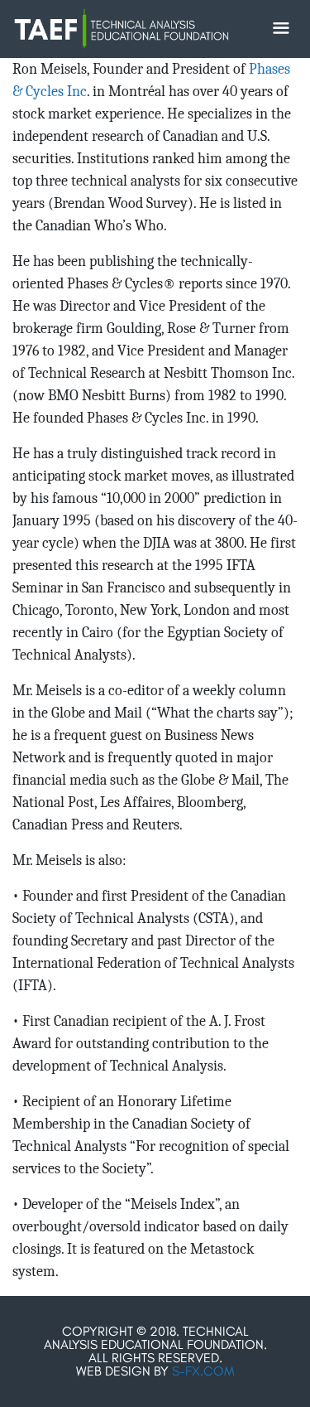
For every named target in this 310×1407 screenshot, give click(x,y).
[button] (281, 28)
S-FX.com (203, 1371)
